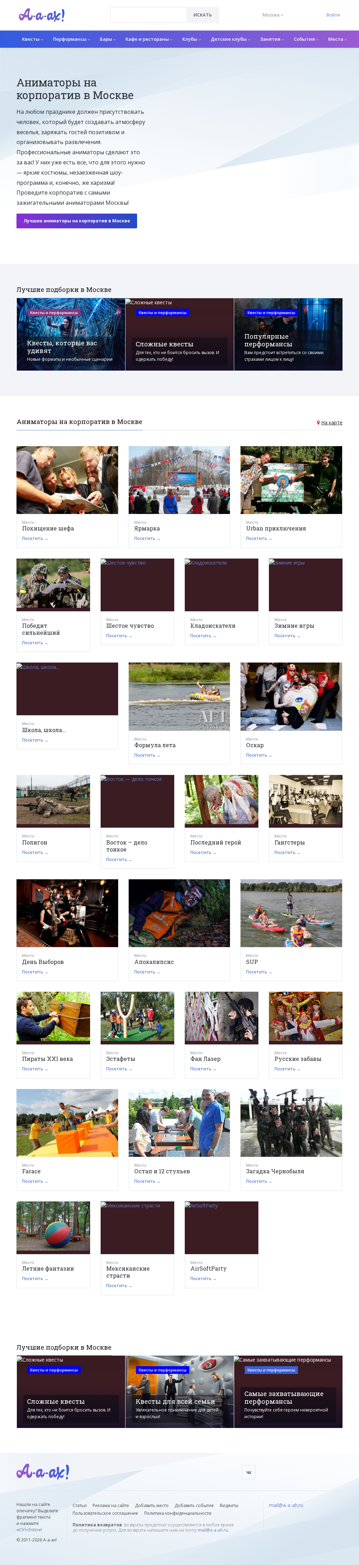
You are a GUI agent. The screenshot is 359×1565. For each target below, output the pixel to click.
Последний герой (215, 842)
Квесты (31, 39)
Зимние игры (294, 625)
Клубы (190, 39)
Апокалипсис (154, 961)
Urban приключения (276, 528)
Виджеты (229, 1505)
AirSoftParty (208, 1268)
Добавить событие (194, 1505)
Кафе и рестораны (148, 39)
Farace (31, 1171)
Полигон (34, 842)
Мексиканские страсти (128, 1272)
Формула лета (155, 745)
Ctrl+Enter (29, 1530)
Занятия (271, 39)
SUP (252, 961)
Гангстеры (290, 842)
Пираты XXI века (47, 1058)
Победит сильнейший (41, 629)
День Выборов (43, 961)
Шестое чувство (130, 625)
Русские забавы (298, 1058)
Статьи (80, 1505)
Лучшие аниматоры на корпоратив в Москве (76, 221)
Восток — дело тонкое (126, 846)
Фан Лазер (205, 1058)
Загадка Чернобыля (275, 1171)
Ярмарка (147, 528)
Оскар (255, 745)
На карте (332, 422)
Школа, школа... (44, 729)
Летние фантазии (48, 1268)
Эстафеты (120, 1058)
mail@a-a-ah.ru (213, 1530)
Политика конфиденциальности (177, 1513)
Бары (106, 39)
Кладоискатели (213, 625)
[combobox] (148, 15)
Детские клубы (229, 39)
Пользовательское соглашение (105, 1513)
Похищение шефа (48, 528)
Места (336, 39)
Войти (333, 15)
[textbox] (148, 9)
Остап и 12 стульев (162, 1171)
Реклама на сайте (111, 1505)
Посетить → (35, 538)
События (305, 39)
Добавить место (152, 1505)
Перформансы (70, 39)
